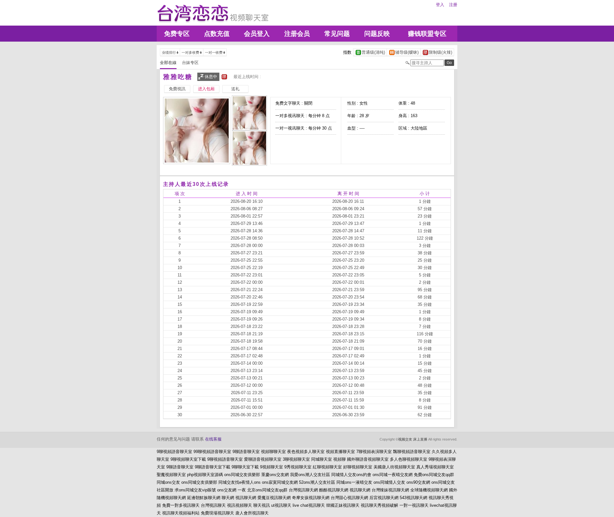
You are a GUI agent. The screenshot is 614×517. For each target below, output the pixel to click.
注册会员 (297, 33)
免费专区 (177, 33)
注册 (453, 4)
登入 (440, 4)
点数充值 (217, 33)
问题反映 (377, 33)
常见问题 (337, 33)
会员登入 (257, 33)
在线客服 (213, 439)
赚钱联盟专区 (427, 33)
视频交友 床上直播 (412, 439)
